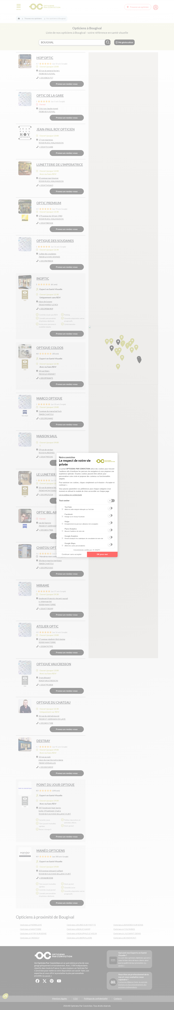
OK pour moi (102, 554)
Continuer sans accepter (72, 554)
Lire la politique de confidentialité (70, 495)
